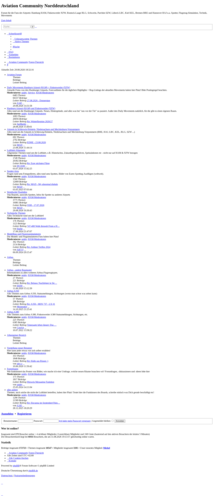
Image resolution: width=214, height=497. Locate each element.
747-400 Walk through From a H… (43, 226)
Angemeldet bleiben (101, 421)
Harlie (20, 228)
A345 (19, 103)
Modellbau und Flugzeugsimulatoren (24, 234)
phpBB (16, 465)
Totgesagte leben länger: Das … (41, 325)
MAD (19, 145)
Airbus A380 (13, 312)
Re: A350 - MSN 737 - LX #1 (41, 304)
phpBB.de (33, 470)
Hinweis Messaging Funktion (40, 382)
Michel (106, 448)
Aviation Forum (14, 74)
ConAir (20, 327)
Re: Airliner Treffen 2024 (38, 247)
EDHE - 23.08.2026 (36, 142)
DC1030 (21, 166)
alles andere (12, 390)
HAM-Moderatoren (45, 92)
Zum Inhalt (6, 20)
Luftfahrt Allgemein (16, 150)
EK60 (19, 285)
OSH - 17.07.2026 (35, 205)
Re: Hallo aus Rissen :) (37, 361)
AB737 (20, 249)
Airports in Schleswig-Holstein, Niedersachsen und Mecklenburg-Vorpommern (43, 129)
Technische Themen (16, 213)
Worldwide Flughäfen (17, 192)
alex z (19, 363)
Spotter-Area (13, 171)
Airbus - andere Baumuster (19, 270)
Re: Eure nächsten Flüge (38, 163)
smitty (24, 92)
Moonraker (22, 306)
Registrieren (24, 413)
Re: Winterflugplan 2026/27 (40, 121)
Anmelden (7, 413)
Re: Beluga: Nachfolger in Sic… (42, 283)
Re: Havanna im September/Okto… (43, 403)
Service (31, 92)
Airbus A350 (13, 291)
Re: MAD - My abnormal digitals (42, 184)
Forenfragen (12, 369)
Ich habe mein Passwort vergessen (75, 421)
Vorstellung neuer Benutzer (19, 348)
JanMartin (21, 124)
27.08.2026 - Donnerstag (38, 100)
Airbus (10, 257)
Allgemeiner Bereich (16, 335)
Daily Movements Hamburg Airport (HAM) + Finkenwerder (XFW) (38, 87)
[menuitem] (25, 39)
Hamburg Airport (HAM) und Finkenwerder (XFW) (31, 108)
